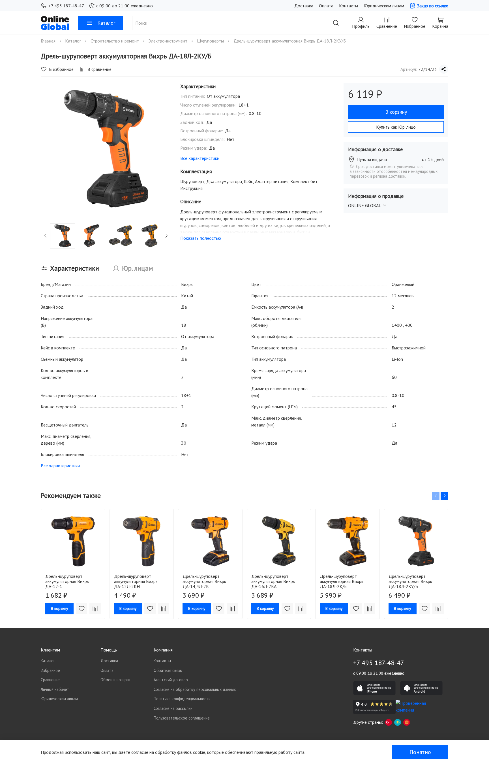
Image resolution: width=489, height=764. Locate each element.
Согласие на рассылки (173, 708)
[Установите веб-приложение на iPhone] (374, 688)
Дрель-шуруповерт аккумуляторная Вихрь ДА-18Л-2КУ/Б (410, 581)
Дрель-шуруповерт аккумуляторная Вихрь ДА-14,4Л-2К (204, 581)
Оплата (326, 6)
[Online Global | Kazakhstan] (397, 722)
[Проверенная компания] (417, 707)
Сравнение (50, 679)
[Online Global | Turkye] (388, 722)
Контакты (348, 6)
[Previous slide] (50, 149)
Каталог (106, 23)
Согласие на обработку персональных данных (195, 689)
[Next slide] (162, 149)
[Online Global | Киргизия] (406, 722)
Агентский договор (171, 679)
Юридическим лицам (384, 6)
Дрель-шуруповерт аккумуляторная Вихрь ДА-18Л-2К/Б (341, 581)
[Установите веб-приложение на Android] (421, 688)
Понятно (420, 752)
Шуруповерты (211, 41)
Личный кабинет (55, 689)
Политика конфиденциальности (182, 698)
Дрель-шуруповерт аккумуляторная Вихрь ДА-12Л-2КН (136, 581)
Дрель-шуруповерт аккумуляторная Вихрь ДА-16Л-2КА (273, 581)
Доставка (303, 6)
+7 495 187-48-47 (66, 6)
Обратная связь (168, 670)
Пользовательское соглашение (182, 718)
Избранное (50, 670)
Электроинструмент (168, 41)
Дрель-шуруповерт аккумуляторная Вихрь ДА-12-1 (67, 581)
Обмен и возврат (115, 679)
